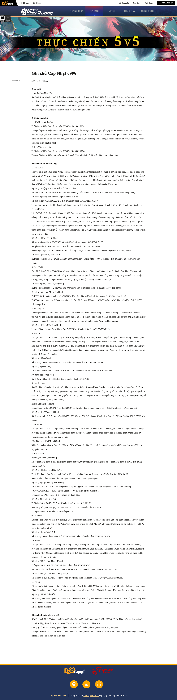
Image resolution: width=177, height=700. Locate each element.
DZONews (25, 3)
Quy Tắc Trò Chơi (58, 695)
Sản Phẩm (37, 3)
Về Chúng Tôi (124, 3)
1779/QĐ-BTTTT (91, 695)
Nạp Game (137, 3)
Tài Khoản (149, 3)
